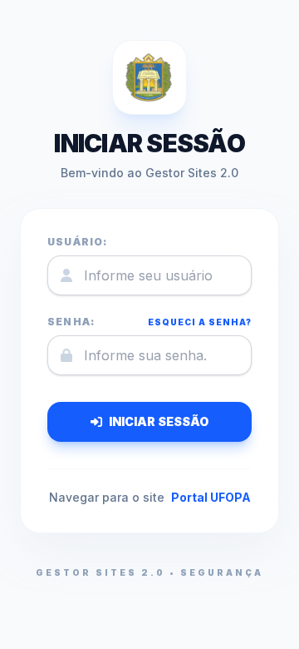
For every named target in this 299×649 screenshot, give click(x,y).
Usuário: (77, 241)
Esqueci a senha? (200, 322)
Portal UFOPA (211, 497)
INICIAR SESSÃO (158, 421)
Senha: (71, 321)
